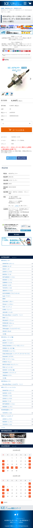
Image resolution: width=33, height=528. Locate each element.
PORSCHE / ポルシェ (8, 323)
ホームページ (19, 518)
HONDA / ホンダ (7, 266)
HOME (2, 8)
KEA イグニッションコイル (8, 387)
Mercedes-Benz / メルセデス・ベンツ (13, 315)
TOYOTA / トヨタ (7, 288)
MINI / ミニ (5, 317)
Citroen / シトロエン (8, 304)
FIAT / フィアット (7, 307)
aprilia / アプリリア (8, 340)
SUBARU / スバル (7, 282)
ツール (3, 427)
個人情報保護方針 (24, 520)
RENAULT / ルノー (8, 325)
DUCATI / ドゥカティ (8, 343)
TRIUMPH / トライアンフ (9, 372)
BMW (4, 298)
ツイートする (11, 158)
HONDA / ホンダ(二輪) (8, 348)
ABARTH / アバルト (8, 290)
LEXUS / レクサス (7, 271)
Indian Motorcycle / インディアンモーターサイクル (16, 353)
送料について (13, 522)
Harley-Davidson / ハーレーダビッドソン (13, 345)
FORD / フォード (7, 309)
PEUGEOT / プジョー (8, 320)
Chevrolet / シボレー (8, 301)
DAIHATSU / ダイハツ (8, 263)
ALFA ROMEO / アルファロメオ (11, 293)
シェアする (22, 158)
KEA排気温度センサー (7, 409)
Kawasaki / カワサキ (8, 356)
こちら (17, 205)
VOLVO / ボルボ (7, 331)
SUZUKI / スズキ (17, 8)
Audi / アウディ (7, 296)
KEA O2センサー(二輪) (7, 337)
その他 (4, 334)
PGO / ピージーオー (8, 367)
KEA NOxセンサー (6, 381)
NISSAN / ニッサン (8, 279)
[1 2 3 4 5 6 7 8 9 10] (16, 123)
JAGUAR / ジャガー (8, 312)
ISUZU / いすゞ (7, 269)
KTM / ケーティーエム (8, 359)
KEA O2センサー (9, 8)
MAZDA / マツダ (7, 274)
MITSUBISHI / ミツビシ (9, 277)
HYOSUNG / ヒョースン (9, 351)
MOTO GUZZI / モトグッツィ (10, 364)
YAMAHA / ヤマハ (7, 375)
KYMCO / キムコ (7, 361)
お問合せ (21, 522)
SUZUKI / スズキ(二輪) (9, 370)
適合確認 (16, 234)
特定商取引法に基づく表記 (11, 520)
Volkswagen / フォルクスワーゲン (12, 328)
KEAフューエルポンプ (7, 416)
